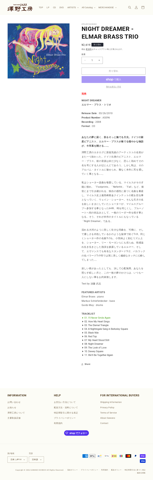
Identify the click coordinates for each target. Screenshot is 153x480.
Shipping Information (111, 402)
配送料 (89, 49)
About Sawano (107, 418)
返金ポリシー (72, 470)
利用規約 (58, 423)
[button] (73, 7)
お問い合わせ (14, 402)
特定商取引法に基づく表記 (135, 470)
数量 (84, 54)
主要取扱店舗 (14, 418)
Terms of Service (108, 413)
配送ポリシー (116, 470)
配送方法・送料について (66, 407)
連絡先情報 (141, 473)
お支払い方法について (65, 402)
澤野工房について (16, 413)
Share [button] (87, 364)
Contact (104, 423)
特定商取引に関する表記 (66, 413)
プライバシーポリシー (65, 418)
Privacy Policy (107, 407)
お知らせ (11, 407)
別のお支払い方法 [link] (113, 87)
